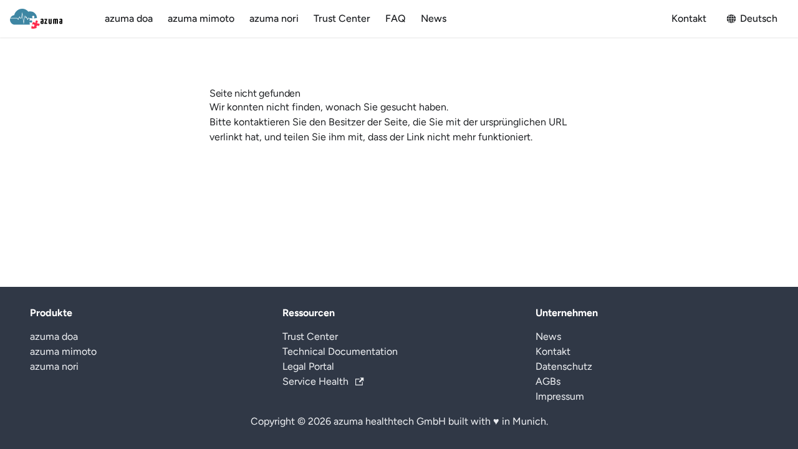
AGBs (548, 381)
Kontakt (688, 18)
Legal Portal (308, 366)
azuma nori (274, 18)
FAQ (395, 18)
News (433, 18)
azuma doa (129, 18)
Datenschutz (564, 366)
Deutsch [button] (758, 18)
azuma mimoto (201, 18)
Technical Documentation (340, 351)
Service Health (315, 381)
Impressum (560, 396)
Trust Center (342, 18)
